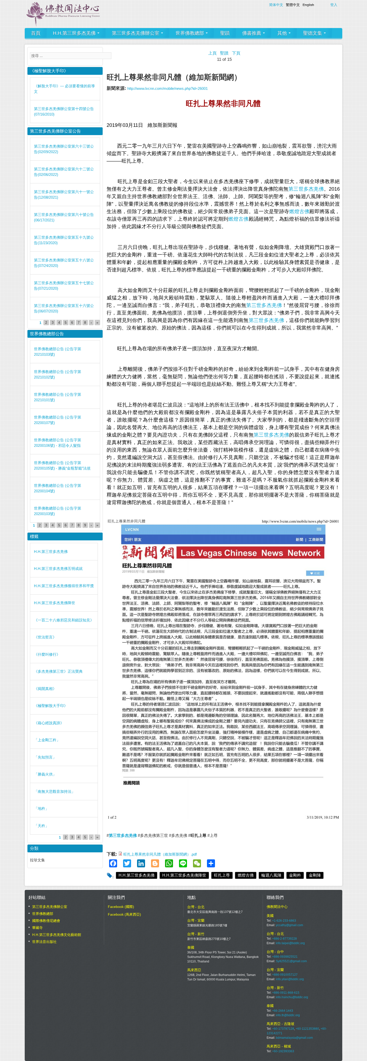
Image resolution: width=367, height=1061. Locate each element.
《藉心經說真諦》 (49, 723)
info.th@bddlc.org (288, 1015)
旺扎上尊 (222, 875)
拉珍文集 (37, 860)
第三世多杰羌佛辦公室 (136, 33)
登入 (333, 5)
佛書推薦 (252, 33)
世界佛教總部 (190, 33)
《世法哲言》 (45, 637)
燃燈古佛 (299, 211)
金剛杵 (295, 875)
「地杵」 (41, 808)
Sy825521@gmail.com (291, 961)
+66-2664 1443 (282, 1010)
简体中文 (276, 5)
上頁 (212, 53)
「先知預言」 (45, 757)
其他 (282, 33)
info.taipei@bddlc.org (290, 943)
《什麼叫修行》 (47, 654)
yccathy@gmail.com (289, 925)
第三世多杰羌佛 (306, 189)
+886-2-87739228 (284, 938)
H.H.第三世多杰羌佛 (75, 33)
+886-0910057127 (285, 974)
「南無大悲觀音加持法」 (54, 791)
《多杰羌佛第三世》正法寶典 (58, 671)
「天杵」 (41, 826)
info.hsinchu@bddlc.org (292, 997)
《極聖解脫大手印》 (51, 705)
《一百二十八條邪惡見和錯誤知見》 (64, 620)
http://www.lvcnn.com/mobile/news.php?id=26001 (167, 88)
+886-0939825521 (285, 956)
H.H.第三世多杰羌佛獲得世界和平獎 (64, 586)
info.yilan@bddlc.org (290, 979)
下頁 (236, 53)
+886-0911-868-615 (285, 992)
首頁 (35, 33)
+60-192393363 (283, 1051)
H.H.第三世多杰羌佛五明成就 (58, 568)
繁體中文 (293, 5)
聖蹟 (225, 33)
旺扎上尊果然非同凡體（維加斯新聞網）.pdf (160, 854)
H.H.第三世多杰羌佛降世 (184, 875)
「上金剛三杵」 (47, 740)
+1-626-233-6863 (284, 920)
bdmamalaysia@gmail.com (294, 1037)
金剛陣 (315, 875)
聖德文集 (313, 33)
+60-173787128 (283, 1028)
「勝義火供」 (45, 774)
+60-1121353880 (307, 1028)
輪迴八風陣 (271, 875)
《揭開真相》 (45, 688)
